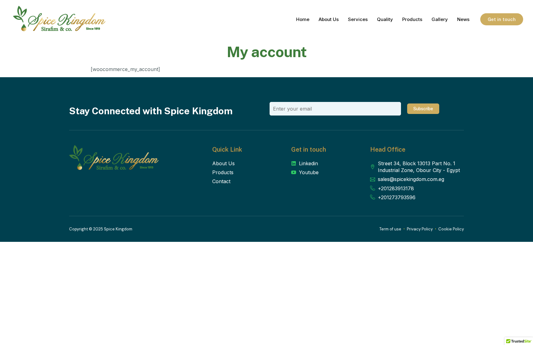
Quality (385, 19)
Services (358, 19)
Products (412, 19)
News (463, 19)
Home (302, 19)
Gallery (440, 19)
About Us (329, 19)
